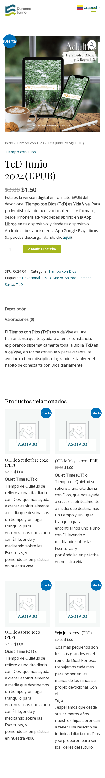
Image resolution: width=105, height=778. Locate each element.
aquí (67, 237)
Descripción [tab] (15, 309)
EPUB (46, 278)
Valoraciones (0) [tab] (19, 319)
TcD (19, 284)
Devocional (31, 278)
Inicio (9, 142)
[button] (91, 44)
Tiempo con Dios (30, 142)
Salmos (71, 278)
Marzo (58, 278)
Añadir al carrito (42, 249)
